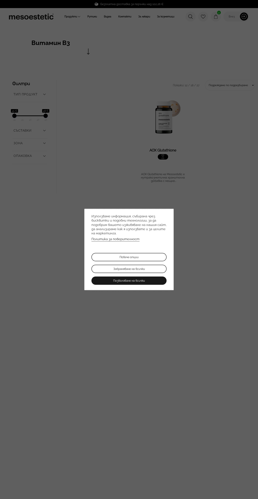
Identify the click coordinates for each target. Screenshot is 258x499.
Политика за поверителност (115, 239)
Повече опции (129, 257)
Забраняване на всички (129, 269)
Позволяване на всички (129, 280)
